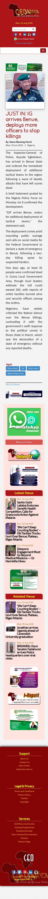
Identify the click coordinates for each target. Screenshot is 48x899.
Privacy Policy (24, 794)
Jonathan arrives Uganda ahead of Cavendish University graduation (22, 632)
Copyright (24, 802)
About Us (24, 758)
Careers (24, 838)
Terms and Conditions (24, 791)
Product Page (24, 841)
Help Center (24, 765)
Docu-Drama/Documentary (24, 834)
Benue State (13, 368)
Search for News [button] (25, 442)
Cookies (24, 798)
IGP (23, 368)
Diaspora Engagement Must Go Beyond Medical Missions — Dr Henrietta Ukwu (23, 555)
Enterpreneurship (24, 831)
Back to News (13, 384)
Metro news (33, 368)
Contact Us (24, 762)
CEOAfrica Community (24, 824)
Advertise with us (24, 769)
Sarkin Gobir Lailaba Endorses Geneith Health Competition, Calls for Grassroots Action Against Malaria (22, 509)
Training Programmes (24, 827)
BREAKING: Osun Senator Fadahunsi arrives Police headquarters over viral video (23, 652)
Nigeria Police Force (16, 373)
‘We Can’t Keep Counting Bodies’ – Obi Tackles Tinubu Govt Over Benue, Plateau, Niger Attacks (23, 533)
